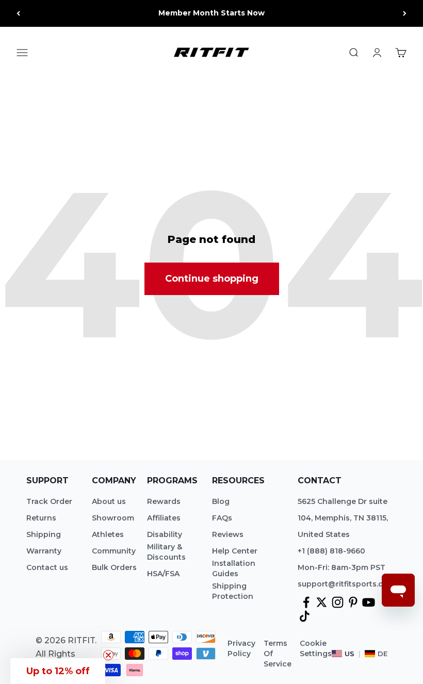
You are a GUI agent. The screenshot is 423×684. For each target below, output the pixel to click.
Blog (221, 501)
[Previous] (18, 13)
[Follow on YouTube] (369, 602)
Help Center (234, 551)
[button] (57, 671)
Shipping (43, 534)
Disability (164, 534)
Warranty (43, 551)
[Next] (404, 13)
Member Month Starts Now (211, 13)
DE (382, 653)
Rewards (164, 501)
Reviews (227, 534)
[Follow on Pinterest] (353, 602)
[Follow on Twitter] (322, 602)
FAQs (222, 518)
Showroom (113, 518)
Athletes (108, 534)
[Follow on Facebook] (306, 602)
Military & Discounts (166, 552)
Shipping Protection (232, 591)
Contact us (47, 567)
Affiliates (164, 518)
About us (109, 501)
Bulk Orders (114, 567)
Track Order (49, 501)
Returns (41, 518)
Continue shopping (211, 278)
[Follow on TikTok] (305, 616)
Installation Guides (233, 568)
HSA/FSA (163, 573)
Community (114, 551)
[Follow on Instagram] (338, 602)
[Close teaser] (108, 655)
